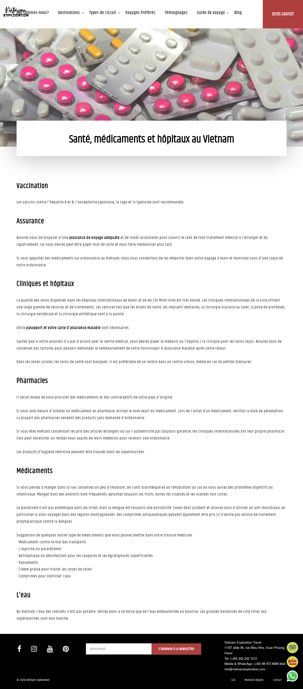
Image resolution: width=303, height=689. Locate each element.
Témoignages (176, 12)
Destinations (69, 12)
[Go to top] (8, 679)
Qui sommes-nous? (33, 12)
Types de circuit (102, 12)
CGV (233, 680)
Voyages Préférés (140, 12)
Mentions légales (254, 680)
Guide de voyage (211, 12)
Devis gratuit (283, 14)
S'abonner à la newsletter (176, 649)
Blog (238, 12)
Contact (277, 680)
